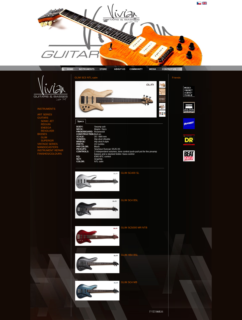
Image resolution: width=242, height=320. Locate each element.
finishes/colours (49, 153)
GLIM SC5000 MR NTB (134, 227)
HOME (70, 69)
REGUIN (45, 124)
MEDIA (152, 69)
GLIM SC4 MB (129, 282)
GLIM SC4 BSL (129, 200)
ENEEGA (46, 127)
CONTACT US (169, 69)
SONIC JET (47, 121)
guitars (42, 117)
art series (44, 114)
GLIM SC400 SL (130, 172)
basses (42, 134)
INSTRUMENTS (86, 69)
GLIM (44, 137)
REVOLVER (47, 130)
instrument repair (50, 150)
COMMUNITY (136, 69)
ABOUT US (119, 69)
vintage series (47, 144)
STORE (103, 69)
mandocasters (47, 147)
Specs (80, 121)
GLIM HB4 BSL (129, 254)
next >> (159, 311)
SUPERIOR (47, 140)
